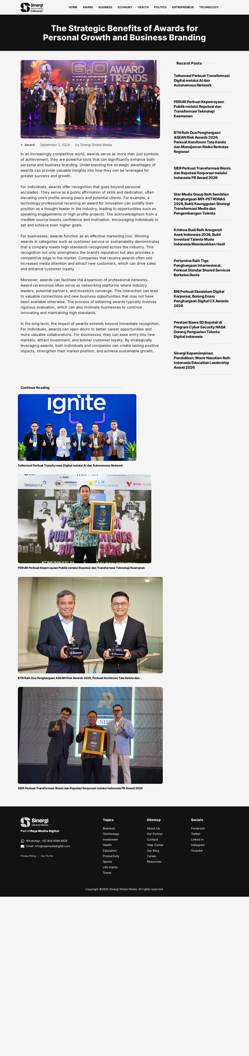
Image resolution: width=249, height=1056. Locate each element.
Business (105, 7)
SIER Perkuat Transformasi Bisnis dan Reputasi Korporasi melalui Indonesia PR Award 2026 (80, 788)
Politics (160, 7)
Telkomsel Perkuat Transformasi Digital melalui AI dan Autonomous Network (70, 465)
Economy (125, 7)
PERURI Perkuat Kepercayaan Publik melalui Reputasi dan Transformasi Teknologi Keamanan (81, 568)
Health (143, 7)
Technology (209, 7)
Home (73, 7)
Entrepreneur (183, 7)
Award (88, 7)
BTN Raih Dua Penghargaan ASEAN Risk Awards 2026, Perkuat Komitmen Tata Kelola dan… (80, 678)
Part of (40, 831)
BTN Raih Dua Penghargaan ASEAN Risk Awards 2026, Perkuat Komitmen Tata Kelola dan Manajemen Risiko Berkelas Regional (201, 142)
